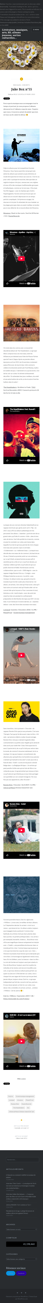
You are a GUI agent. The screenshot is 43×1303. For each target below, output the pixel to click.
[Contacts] (17, 1293)
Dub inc (10, 1096)
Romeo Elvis (15, 1104)
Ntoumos (6, 213)
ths (28, 1108)
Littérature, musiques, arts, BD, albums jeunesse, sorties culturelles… (15, 33)
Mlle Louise (18, 94)
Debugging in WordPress (16, 17)
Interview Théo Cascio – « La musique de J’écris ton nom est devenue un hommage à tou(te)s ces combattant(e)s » (21, 1186)
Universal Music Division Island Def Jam (21, 1111)
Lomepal (6, 610)
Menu (37, 29)
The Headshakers (9, 387)
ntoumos (20, 1100)
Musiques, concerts (21, 85)
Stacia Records (14, 216)
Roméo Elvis (7, 785)
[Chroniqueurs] (21, 1293)
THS (33, 387)
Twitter (10, 1273)
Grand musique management (24, 613)
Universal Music (9, 788)
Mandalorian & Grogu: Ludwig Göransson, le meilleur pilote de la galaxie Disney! (20, 1212)
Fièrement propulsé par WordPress (17, 1296)
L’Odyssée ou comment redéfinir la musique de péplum (21, 1176)
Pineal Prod (7, 613)
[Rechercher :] (22, 1160)
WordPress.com (23, 1299)
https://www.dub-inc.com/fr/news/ (16, 999)
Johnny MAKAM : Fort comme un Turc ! (18, 1205)
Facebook (21, 1273)
